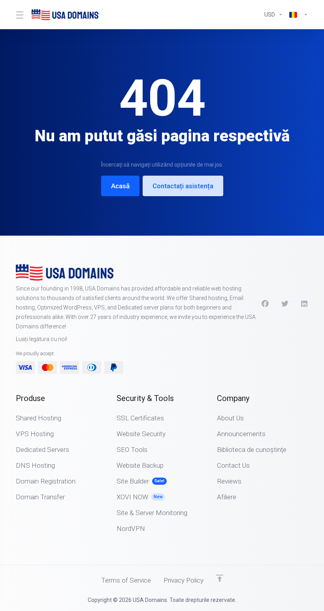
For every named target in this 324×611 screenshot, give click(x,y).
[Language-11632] (297, 14)
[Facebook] (265, 304)
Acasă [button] (120, 186)
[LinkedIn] (305, 304)
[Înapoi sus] (220, 578)
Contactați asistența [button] (183, 186)
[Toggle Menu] (19, 14)
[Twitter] (285, 304)
